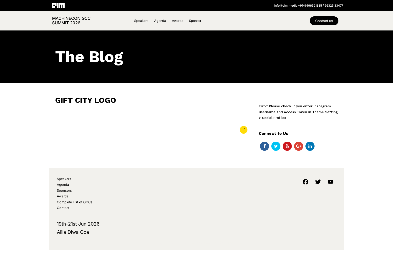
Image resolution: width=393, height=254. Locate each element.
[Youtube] (287, 146)
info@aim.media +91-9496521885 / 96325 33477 (308, 5)
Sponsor (195, 21)
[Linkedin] (310, 146)
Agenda (160, 21)
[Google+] (298, 146)
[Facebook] (264, 146)
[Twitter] (275, 146)
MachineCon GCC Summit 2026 (71, 20)
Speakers (141, 21)
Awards (177, 21)
